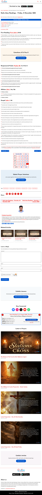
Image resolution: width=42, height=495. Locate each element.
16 (22, 162)
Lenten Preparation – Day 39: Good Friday (11, 447)
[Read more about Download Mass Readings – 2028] (7, 236)
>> (39, 314)
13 (22, 157)
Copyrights (38, 147)
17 (22, 163)
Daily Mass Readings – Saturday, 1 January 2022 (30, 201)
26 (27, 155)
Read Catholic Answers (21, 296)
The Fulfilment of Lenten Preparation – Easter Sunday (14, 386)
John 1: (8, 89)
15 (22, 160)
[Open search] (38, 1)
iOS (25, 219)
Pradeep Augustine (6, 215)
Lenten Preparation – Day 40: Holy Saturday (12, 416)
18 (22, 165)
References (34, 147)
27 (27, 157)
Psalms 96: (17, 65)
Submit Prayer (21, 179)
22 (25, 160)
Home (2, 10)
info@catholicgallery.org (10, 488)
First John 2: (14, 32)
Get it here (31, 322)
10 (20, 163)
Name (2, 263)
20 (25, 157)
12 (22, 155)
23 (25, 162)
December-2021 (24, 188)
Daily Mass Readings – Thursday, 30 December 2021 (11, 201)
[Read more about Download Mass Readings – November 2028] (34, 236)
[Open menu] (40, 1)
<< (2, 314)
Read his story (7, 220)
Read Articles (21, 461)
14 (22, 158)
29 (27, 160)
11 (20, 165)
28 (27, 158)
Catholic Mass (12, 188)
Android (23, 219)
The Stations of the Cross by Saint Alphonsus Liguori (14, 356)
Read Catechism (21, 57)
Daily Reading (18, 188)
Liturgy (30, 188)
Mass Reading (6, 10)
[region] (21, 319)
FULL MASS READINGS (31, 319)
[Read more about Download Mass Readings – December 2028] (21, 236)
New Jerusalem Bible (7, 147)
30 (27, 162)
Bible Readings (5, 188)
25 (25, 165)
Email (2, 268)
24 (25, 163)
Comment (3, 251)
